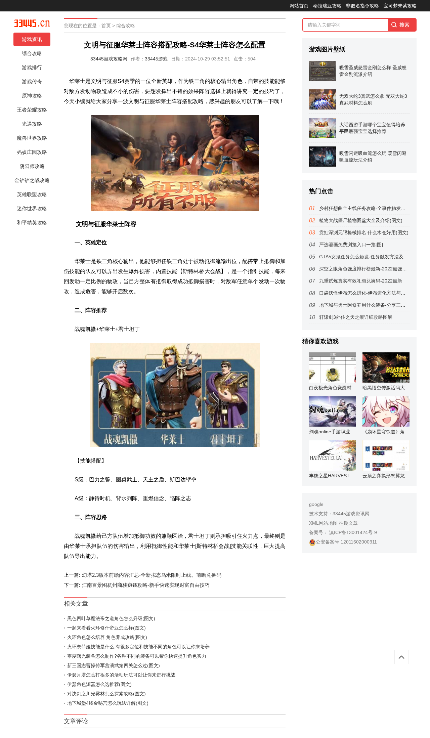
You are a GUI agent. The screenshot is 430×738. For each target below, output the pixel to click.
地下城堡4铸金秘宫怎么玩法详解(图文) (107, 703)
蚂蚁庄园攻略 (32, 152)
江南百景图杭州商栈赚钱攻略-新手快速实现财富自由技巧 (146, 585)
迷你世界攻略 (32, 208)
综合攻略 (32, 53)
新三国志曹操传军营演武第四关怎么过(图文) (113, 665)
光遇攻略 (32, 124)
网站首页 (299, 5)
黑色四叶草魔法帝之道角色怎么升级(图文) (111, 618)
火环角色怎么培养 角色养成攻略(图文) (107, 637)
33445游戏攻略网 (108, 58)
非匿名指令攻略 (362, 5)
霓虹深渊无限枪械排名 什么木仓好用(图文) (363, 232)
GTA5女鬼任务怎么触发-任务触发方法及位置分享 (370, 256)
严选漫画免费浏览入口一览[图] (351, 244)
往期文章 (348, 523)
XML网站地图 (323, 523)
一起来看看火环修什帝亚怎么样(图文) (106, 628)
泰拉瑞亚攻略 (327, 5)
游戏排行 (32, 67)
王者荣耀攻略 (32, 110)
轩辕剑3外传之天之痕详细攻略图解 (355, 317)
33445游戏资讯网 (351, 513)
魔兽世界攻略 (32, 138)
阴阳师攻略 (32, 166)
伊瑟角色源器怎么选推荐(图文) (99, 684)
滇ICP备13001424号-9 (352, 532)
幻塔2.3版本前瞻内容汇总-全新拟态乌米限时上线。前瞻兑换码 (151, 575)
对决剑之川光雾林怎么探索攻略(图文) (106, 693)
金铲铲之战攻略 (32, 180)
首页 (106, 25)
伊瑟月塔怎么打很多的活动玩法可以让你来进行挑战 (121, 675)
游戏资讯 (32, 39)
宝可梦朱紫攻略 (400, 5)
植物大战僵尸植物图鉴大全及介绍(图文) (360, 220)
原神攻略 (32, 95)
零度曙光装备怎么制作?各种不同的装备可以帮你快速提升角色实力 (136, 656)
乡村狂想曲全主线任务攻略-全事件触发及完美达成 (371, 208)
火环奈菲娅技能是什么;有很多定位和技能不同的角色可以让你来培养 (138, 646)
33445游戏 (156, 58)
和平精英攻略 (32, 222)
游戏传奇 (32, 81)
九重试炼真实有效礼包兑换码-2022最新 (360, 281)
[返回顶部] (401, 657)
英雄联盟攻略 (32, 194)
